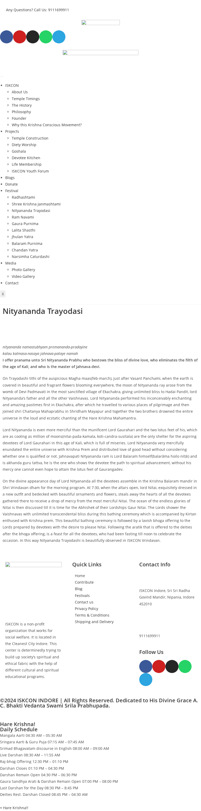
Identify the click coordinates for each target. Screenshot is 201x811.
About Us (20, 91)
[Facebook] (6, 36)
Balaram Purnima (27, 243)
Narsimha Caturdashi (30, 256)
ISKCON (12, 85)
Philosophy (21, 111)
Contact (12, 282)
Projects (12, 131)
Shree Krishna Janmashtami (36, 204)
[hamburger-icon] (2, 76)
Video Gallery (23, 276)
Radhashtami (23, 197)
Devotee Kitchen (26, 157)
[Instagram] (32, 36)
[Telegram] (145, 679)
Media (10, 263)
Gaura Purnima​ (25, 223)
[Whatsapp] (45, 36)
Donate (11, 184)
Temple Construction (30, 138)
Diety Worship (24, 144)
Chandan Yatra (25, 250)
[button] (14, 807)
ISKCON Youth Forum (30, 171)
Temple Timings (26, 98)
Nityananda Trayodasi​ (31, 210)
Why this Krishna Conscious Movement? (47, 124)
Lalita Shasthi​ (23, 230)
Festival (11, 190)
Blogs (10, 177)
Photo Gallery (23, 269)
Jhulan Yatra (22, 236)
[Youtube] (19, 36)
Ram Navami (23, 217)
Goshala (19, 151)
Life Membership (27, 164)
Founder (19, 118)
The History (22, 105)
